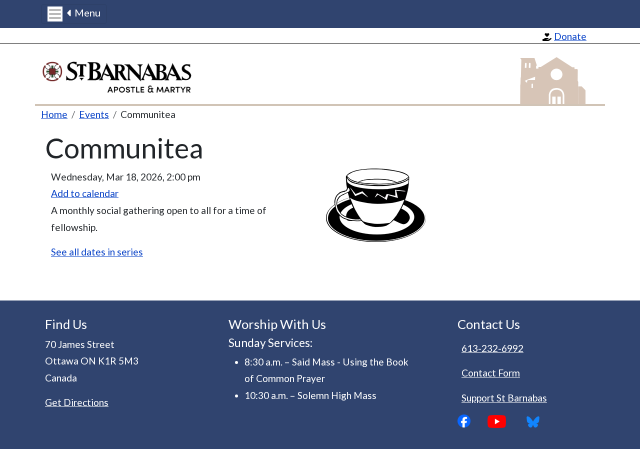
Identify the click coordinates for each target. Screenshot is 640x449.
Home (54, 114)
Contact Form (491, 372)
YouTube (505, 421)
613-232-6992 (493, 348)
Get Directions (76, 402)
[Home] (122, 74)
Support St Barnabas (504, 398)
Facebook (473, 421)
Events (94, 114)
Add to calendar (84, 193)
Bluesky (537, 421)
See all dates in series (97, 252)
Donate (570, 36)
